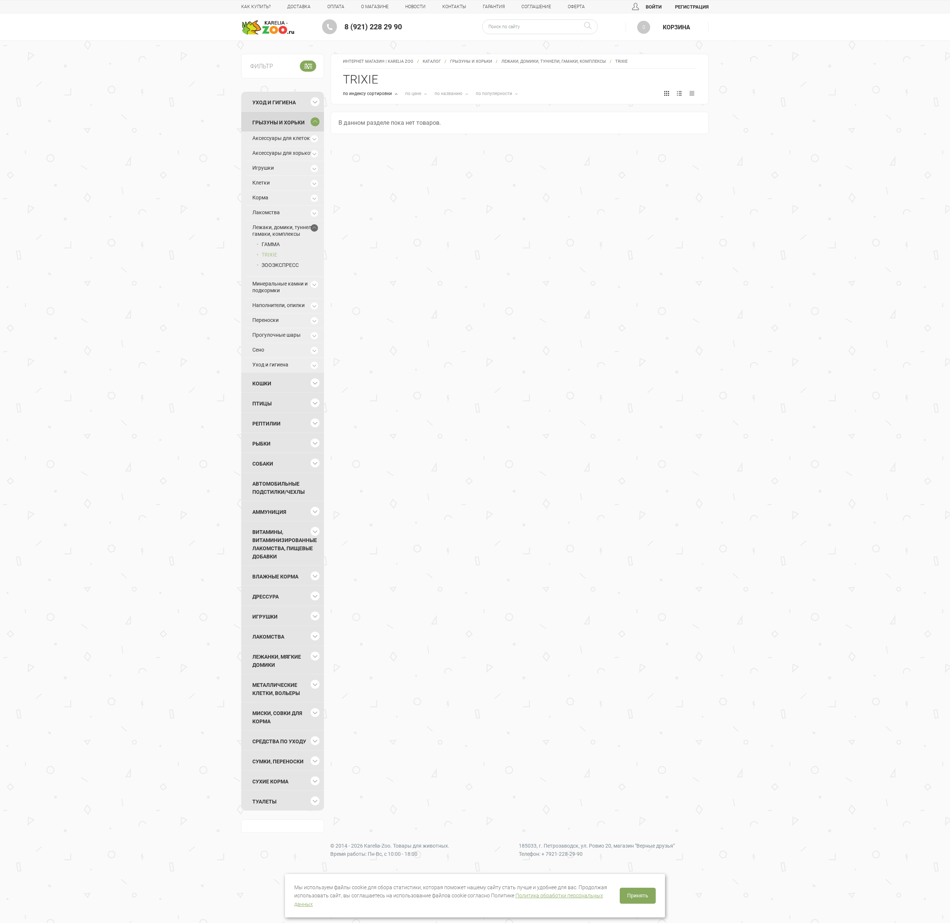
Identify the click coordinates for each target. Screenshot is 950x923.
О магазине (375, 6)
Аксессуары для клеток (281, 138)
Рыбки (261, 444)
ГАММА (271, 244)
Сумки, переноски (278, 761)
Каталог (432, 61)
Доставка (299, 6)
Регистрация (692, 7)
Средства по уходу (279, 741)
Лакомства (266, 212)
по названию (449, 93)
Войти (653, 7)
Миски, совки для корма (277, 717)
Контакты (454, 6)
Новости (415, 6)
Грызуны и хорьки (471, 61)
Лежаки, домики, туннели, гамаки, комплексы (553, 61)
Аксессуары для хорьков (282, 153)
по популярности (494, 93)
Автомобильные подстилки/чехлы (278, 488)
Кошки (261, 384)
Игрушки (263, 168)
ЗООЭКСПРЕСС (280, 265)
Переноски (265, 320)
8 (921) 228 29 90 (373, 26)
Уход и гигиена (274, 102)
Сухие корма (270, 782)
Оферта (576, 6)
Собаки (262, 464)
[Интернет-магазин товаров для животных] (268, 27)
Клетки (261, 183)
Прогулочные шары (276, 335)
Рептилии (266, 424)
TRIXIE (269, 255)
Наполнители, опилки (278, 305)
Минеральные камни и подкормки (280, 287)
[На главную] (268, 27)
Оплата (335, 6)
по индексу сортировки (368, 93)
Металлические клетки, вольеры (276, 689)
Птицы (262, 404)
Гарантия (494, 6)
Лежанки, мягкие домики (276, 661)
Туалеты (264, 802)
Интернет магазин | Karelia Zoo (378, 61)
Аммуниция (269, 512)
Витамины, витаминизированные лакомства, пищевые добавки (284, 544)
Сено (258, 350)
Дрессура (265, 597)
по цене (413, 93)
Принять (637, 895)
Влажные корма (275, 577)
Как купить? (256, 6)
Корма (260, 197)
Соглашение (536, 6)
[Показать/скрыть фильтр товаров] (308, 66)
